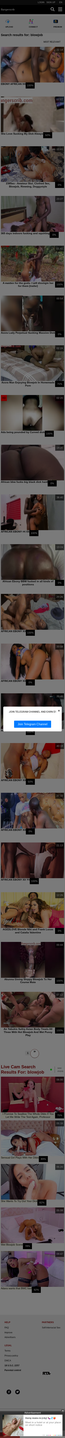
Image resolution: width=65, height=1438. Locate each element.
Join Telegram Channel (32, 724)
